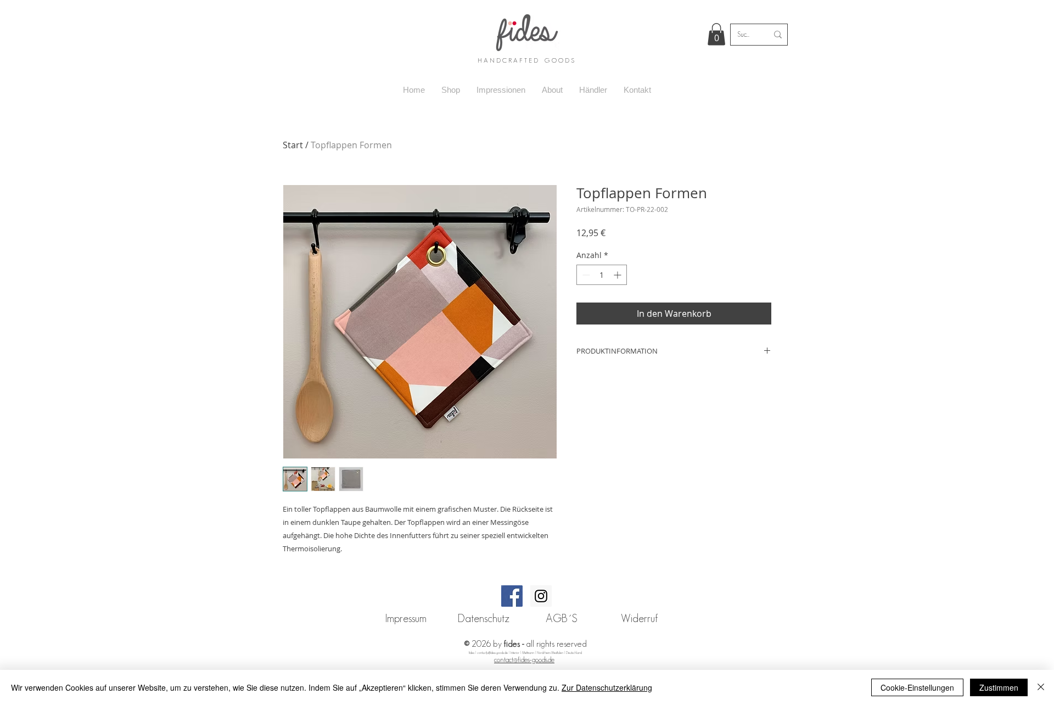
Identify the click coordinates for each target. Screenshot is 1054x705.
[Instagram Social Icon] (541, 596)
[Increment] (618, 274)
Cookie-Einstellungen (917, 687)
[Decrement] (585, 274)
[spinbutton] (602, 274)
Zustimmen (998, 687)
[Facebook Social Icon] (512, 596)
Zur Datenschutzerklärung (607, 687)
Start (293, 145)
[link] (716, 34)
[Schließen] (1040, 687)
